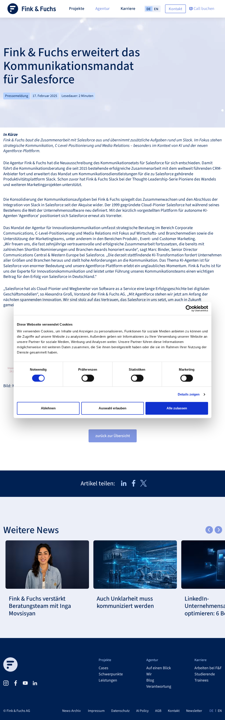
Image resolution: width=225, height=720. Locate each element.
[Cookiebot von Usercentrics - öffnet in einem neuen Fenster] (189, 308)
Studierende (204, 674)
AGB (158, 710)
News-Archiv (71, 710)
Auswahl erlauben (112, 408)
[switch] (88, 378)
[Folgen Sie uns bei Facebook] (15, 683)
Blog (150, 680)
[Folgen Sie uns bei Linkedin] (35, 683)
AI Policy (142, 710)
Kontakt (175, 9)
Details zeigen (189, 394)
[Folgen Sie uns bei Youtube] (25, 683)
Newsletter (194, 710)
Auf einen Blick (158, 668)
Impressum (96, 710)
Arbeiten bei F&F (208, 668)
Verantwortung (158, 687)
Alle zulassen (177, 408)
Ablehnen (48, 408)
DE (211, 710)
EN (220, 710)
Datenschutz (120, 710)
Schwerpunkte (111, 674)
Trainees (201, 680)
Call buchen (203, 9)
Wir (149, 674)
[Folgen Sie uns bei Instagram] (6, 683)
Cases (103, 668)
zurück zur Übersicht (112, 436)
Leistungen (108, 680)
